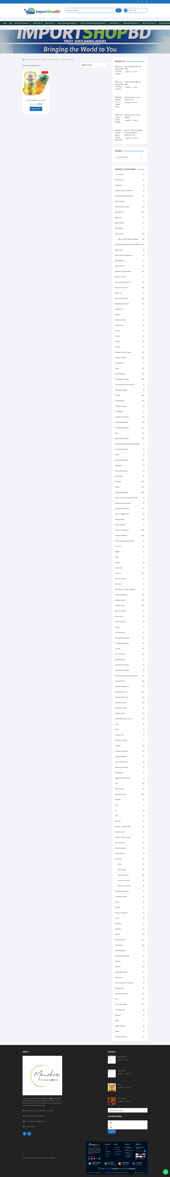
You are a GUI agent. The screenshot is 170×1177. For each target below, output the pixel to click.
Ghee (117, 557)
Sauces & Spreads (121, 913)
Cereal (117, 336)
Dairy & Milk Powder (122, 438)
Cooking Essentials (121, 422)
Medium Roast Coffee (122, 778)
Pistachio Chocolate (122, 891)
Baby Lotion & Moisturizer (124, 255)
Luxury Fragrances (121, 762)
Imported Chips (120, 659)
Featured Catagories (122, 530)
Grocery (118, 573)
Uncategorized (120, 1010)
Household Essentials (122, 638)
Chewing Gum (120, 363)
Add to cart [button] (36, 109)
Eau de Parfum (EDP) (122, 508)
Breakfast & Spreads (122, 304)
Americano (118, 185)
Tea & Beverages (121, 1004)
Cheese (117, 347)
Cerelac (117, 341)
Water (117, 1031)
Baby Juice (119, 250)
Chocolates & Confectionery (124, 385)
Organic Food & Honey (122, 837)
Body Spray (122, 870)
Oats (116, 805)
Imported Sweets (121, 708)
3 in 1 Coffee (119, 174)
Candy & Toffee (120, 320)
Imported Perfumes (121, 697)
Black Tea (118, 293)
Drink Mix (118, 482)
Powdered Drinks (121, 897)
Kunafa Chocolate (121, 740)
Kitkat (117, 729)
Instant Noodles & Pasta (123, 719)
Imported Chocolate (122, 665)
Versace (118, 1015)
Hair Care (118, 584)
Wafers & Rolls (120, 1026)
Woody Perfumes (121, 1037)
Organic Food (119, 832)
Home (4, 23)
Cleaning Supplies (121, 390)
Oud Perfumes (120, 843)
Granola (117, 562)
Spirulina (118, 961)
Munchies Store (120, 794)
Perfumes (118, 859)
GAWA (117, 552)
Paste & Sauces (120, 848)
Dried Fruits (119, 476)
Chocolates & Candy (122, 379)
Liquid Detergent (120, 756)
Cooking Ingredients (122, 428)
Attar (119, 864)
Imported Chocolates (122, 670)
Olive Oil (118, 821)
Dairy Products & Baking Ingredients (127, 444)
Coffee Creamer (120, 406)
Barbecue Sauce (120, 277)
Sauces (117, 907)
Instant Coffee (120, 713)
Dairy (117, 433)
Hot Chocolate (120, 632)
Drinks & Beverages (121, 492)
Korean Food (119, 735)
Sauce (117, 902)
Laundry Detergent (121, 751)
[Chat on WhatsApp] (165, 1172)
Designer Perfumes (121, 460)
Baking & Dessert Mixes (131, 23)
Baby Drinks (119, 228)
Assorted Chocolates (22, 23)
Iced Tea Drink (120, 654)
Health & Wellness (121, 595)
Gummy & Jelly (120, 579)
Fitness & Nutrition (121, 535)
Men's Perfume (123, 875)
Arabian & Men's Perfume (124, 190)
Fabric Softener (120, 525)
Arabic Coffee (120, 201)
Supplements (119, 988)
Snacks (117, 934)
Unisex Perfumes (124, 880)
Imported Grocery (121, 692)
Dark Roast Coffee (121, 449)
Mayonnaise (119, 773)
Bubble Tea (119, 309)
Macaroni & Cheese (121, 767)
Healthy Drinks (120, 600)
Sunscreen (118, 977)
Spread (117, 967)
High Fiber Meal (120, 611)
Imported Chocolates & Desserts (126, 676)
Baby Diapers (119, 223)
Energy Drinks (119, 519)
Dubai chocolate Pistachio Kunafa (126, 498)
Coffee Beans (120, 401)
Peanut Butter (119, 853)
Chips (117, 368)
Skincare (118, 929)
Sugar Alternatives (121, 972)
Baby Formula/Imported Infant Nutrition (94, 23)
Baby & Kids (38, 23)
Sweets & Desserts (121, 994)
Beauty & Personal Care (123, 282)
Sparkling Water (120, 950)
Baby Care (118, 217)
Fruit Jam (118, 546)
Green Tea (118, 568)
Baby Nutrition (115, 23)
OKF (116, 816)
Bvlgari (117, 314)
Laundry (118, 746)
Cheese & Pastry (121, 358)
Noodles (118, 800)
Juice (117, 724)
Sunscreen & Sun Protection (124, 983)
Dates (117, 455)
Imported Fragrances (122, 686)
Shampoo (118, 923)
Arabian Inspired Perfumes (124, 196)
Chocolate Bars (120, 374)
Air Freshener (119, 180)
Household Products (122, 643)
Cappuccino (119, 325)
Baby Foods (50, 23)
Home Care (119, 616)
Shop (10, 23)
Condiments (119, 411)
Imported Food (120, 681)
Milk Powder (119, 789)
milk (116, 783)
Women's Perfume (124, 886)
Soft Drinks (118, 945)
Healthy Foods (120, 605)
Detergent (118, 465)
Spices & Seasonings (122, 956)
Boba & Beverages (121, 298)
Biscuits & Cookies (150, 23)
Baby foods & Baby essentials (68, 23)
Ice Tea (117, 649)
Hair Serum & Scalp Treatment (125, 589)
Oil (116, 810)
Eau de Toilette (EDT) (122, 514)
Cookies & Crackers (122, 417)
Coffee (117, 395)
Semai (117, 918)
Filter (112, 1131)
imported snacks (120, 702)
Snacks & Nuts (120, 940)
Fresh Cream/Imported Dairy (124, 541)
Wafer (117, 1020)
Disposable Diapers (121, 471)
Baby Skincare (120, 266)
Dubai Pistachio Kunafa (123, 503)
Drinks (117, 487)
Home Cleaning (120, 622)
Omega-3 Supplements (123, 826)
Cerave (117, 331)
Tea (116, 999)
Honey (117, 627)
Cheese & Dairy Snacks (123, 352)
